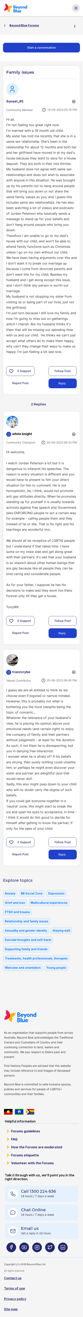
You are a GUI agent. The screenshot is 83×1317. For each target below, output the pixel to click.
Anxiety (10, 893)
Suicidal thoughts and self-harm (28, 939)
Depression (56, 893)
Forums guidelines (25, 1131)
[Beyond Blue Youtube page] (24, 1249)
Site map (11, 1309)
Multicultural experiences (49, 902)
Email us (30, 1228)
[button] (11, 371)
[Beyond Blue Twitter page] (50, 1249)
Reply (62, 383)
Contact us (13, 1278)
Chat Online (33, 1209)
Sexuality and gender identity (26, 930)
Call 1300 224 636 (38, 1191)
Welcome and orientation (23, 967)
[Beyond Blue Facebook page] (11, 1249)
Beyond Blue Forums (17, 8)
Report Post (20, 383)
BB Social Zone (32, 893)
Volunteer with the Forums (32, 1163)
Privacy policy (15, 1299)
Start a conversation (41, 47)
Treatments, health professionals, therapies (36, 958)
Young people (56, 967)
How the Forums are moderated (36, 1147)
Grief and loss (15, 902)
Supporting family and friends (26, 949)
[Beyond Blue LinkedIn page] (62, 1249)
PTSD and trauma (17, 912)
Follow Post (63, 371)
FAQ (14, 1139)
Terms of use (14, 1288)
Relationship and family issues (26, 921)
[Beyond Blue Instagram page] (37, 1249)
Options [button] (76, 25)
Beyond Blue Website (21, 1016)
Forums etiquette (25, 1155)
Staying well (61, 930)
